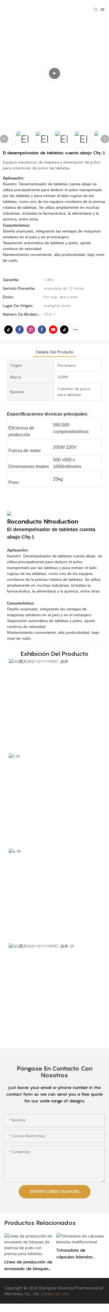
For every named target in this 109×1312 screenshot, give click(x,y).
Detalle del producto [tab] (55, 352)
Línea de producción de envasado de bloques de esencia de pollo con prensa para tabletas (28, 1265)
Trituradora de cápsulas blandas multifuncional (74, 1253)
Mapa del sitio (56, 1293)
